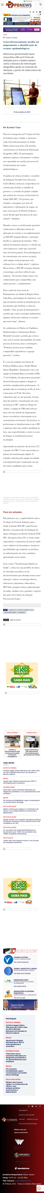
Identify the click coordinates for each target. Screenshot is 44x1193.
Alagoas (23, 731)
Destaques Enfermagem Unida (16, 751)
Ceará (22, 733)
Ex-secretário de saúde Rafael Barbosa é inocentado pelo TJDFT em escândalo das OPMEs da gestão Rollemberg (19, 832)
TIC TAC (29, 788)
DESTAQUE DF (8, 838)
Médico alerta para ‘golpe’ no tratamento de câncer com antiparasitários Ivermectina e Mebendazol (21, 811)
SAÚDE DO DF (26, 784)
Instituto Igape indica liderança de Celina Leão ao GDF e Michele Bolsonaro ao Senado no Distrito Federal (16, 1029)
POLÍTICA (9, 776)
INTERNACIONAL (13, 1051)
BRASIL (16, 733)
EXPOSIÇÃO (17, 758)
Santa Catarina (11, 782)
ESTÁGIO (29, 756)
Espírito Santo (11, 756)
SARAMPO (30, 782)
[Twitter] (29, 1106)
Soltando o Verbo (19, 786)
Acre (16, 731)
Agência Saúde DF (15, 620)
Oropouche (32, 772)
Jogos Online (17, 764)
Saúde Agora (15, 784)
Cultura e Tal (14, 745)
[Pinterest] (24, 118)
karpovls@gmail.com (23, 1181)
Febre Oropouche (22, 760)
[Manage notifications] (39, 1188)
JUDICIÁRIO (27, 764)
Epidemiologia (13, 610)
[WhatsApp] (29, 118)
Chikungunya (31, 733)
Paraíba (15, 774)
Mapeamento (22, 612)
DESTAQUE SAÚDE (25, 749)
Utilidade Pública (27, 789)
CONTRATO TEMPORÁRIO (25, 741)
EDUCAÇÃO (28, 753)
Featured (26, 758)
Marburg (27, 766)
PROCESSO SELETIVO (21, 776)
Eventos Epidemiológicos (26, 610)
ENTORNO (30, 754)
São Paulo (21, 782)
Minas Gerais (12, 770)
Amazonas (31, 731)
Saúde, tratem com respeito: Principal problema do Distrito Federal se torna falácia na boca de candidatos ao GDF (22, 821)
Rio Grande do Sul (27, 780)
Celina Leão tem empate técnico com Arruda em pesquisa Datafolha (21, 841)
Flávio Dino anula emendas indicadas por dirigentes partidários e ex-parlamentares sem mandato (16, 1058)
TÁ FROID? (30, 786)
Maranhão (19, 766)
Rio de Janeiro (15, 780)
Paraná (23, 774)
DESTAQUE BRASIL (24, 747)
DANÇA (23, 745)
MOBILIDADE (23, 770)
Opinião (23, 772)
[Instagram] (33, 12)
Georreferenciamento (10, 612)
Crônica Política (19, 743)
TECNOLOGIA (20, 788)
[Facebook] (30, 12)
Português (28, 1)
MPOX (31, 770)
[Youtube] (40, 12)
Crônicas (29, 743)
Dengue (30, 745)
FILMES (32, 760)
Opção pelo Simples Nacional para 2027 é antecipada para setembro (15, 1043)
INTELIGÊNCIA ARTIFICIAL (20, 762)
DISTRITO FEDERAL (16, 753)
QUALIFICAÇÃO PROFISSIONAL (21, 778)
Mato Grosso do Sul (22, 768)
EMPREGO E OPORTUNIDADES (15, 754)
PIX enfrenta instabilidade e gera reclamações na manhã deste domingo (21, 801)
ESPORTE (21, 756)
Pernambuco (31, 774)
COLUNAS (23, 735)
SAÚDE (5, 34)
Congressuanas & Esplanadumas (31, 739)
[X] (36, 12)
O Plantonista (14, 772)
